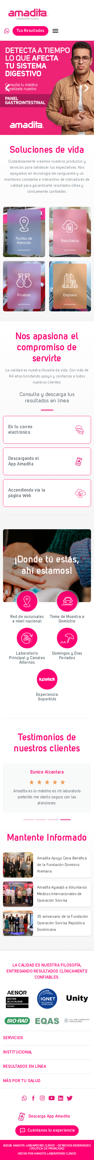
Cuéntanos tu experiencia (47, 1131)
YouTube (51, 1098)
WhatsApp (7, 31)
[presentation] (7, 88)
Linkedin (60, 1098)
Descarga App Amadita (49, 1117)
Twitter (69, 1098)
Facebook (33, 1098)
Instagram (42, 1098)
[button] (28, 819)
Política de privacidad (48, 1148)
